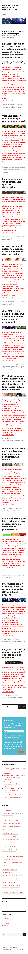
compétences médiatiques (11, 823)
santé (20, 303)
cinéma (10, 817)
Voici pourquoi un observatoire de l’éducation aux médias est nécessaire (14, 784)
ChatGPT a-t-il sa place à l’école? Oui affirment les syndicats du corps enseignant (13, 316)
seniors (5, 882)
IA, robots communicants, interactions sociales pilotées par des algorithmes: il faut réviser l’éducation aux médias (13, 383)
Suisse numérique (6, 512)
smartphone (5, 304)
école (10, 106)
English (6, 925)
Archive (6, 921)
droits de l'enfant (20, 301)
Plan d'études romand (8, 577)
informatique (7, 856)
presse (8, 239)
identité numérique (9, 846)
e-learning (6, 833)
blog (21, 813)
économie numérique (17, 892)
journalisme (14, 238)
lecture (14, 859)
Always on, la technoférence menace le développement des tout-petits (13, 250)
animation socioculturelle (11, 813)
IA (19, 366)
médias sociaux (17, 367)
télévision (11, 304)
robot (12, 369)
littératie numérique (13, 107)
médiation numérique (14, 170)
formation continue (9, 836)
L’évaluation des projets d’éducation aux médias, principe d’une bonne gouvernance (14, 524)
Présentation (6, 943)
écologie (5, 892)
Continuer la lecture (8, 100)
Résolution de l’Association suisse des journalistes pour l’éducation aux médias (14, 454)
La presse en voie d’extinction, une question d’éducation (12, 183)
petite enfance (15, 303)
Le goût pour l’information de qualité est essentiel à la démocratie (13, 653)
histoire (11, 440)
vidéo (12, 889)
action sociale (7, 810)
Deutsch (17, 639)
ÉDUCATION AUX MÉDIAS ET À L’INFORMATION (10, 7)
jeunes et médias (16, 106)
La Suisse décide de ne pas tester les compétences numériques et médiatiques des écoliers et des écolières (14, 50)
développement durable (10, 830)
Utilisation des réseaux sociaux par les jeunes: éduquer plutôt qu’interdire (14, 777)
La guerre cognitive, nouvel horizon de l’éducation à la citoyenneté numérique (15, 771)
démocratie (11, 167)
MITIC (17, 510)
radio (13, 879)
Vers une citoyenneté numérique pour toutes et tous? (13, 118)
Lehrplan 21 (5, 107)
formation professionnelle (11, 839)
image (15, 849)
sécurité (18, 885)
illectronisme (5, 169)
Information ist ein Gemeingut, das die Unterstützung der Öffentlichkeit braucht (13, 589)
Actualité (12, 104)
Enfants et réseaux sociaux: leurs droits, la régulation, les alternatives (14, 791)
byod (4, 817)
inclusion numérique (14, 169)
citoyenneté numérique (10, 820)
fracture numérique (20, 167)
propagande (6, 879)
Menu (4, 14)
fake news (14, 833)
